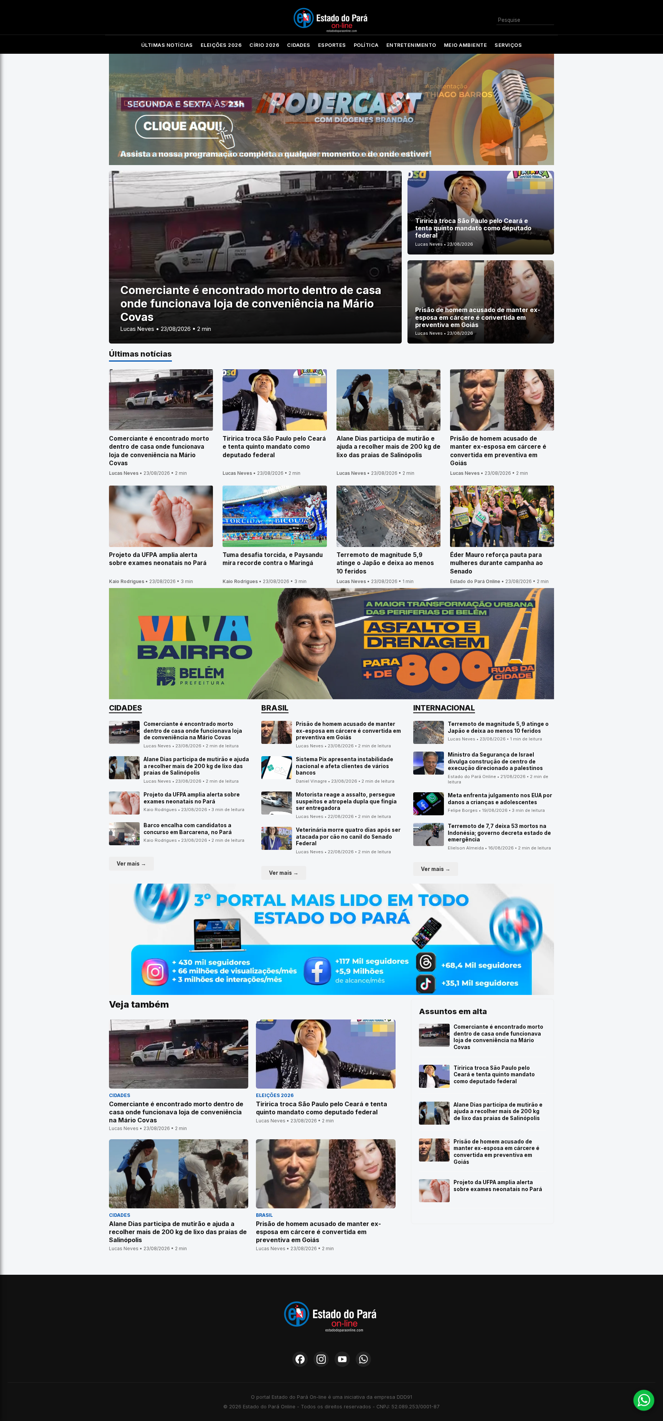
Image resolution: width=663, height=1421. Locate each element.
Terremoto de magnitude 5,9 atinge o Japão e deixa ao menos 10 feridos (498, 727)
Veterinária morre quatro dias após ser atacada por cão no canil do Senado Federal (348, 836)
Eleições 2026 (221, 45)
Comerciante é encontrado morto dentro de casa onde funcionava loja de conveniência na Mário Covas (192, 730)
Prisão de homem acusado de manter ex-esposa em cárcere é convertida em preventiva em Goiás (348, 730)
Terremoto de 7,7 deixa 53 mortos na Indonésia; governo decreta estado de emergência (499, 833)
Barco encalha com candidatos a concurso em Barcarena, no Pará (187, 828)
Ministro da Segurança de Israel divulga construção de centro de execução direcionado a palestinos (495, 761)
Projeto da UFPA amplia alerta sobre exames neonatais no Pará (191, 798)
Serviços (508, 45)
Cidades (298, 45)
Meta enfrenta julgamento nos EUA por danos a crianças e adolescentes (500, 798)
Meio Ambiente (465, 45)
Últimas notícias (167, 45)
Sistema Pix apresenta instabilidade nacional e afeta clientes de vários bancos (344, 766)
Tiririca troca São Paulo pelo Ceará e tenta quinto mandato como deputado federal (494, 1074)
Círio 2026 (264, 45)
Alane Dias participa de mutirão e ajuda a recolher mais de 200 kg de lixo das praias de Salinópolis (196, 766)
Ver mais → (131, 864)
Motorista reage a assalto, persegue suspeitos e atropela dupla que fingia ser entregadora (346, 801)
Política (366, 45)
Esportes (332, 45)
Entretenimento (411, 45)
